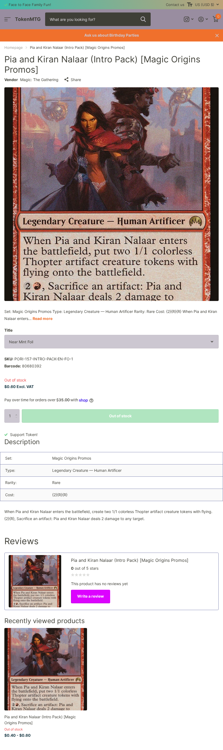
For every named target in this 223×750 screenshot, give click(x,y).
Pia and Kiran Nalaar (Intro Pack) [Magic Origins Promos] (40, 719)
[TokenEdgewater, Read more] (189, 19)
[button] (17, 411)
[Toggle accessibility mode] (189, 4)
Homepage (13, 47)
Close (217, 35)
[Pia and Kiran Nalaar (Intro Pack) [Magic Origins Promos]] (45, 669)
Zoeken (143, 19)
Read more (42, 318)
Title (8, 330)
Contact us (175, 4)
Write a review (90, 596)
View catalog (7, 19)
